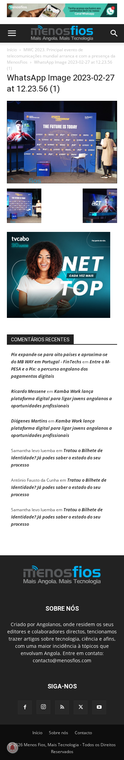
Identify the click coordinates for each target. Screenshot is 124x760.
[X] (80, 708)
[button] (12, 33)
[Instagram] (43, 707)
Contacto (83, 733)
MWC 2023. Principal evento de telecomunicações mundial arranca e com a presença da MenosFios (61, 56)
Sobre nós (58, 733)
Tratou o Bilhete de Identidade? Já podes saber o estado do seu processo (57, 458)
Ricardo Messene (28, 391)
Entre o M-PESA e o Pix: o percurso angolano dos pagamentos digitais (60, 369)
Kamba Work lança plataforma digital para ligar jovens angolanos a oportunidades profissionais (61, 398)
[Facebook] (25, 708)
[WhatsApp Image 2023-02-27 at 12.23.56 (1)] (62, 182)
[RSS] (62, 708)
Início (12, 50)
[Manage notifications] (12, 747)
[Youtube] (99, 708)
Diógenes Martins (29, 421)
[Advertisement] (65, 12)
